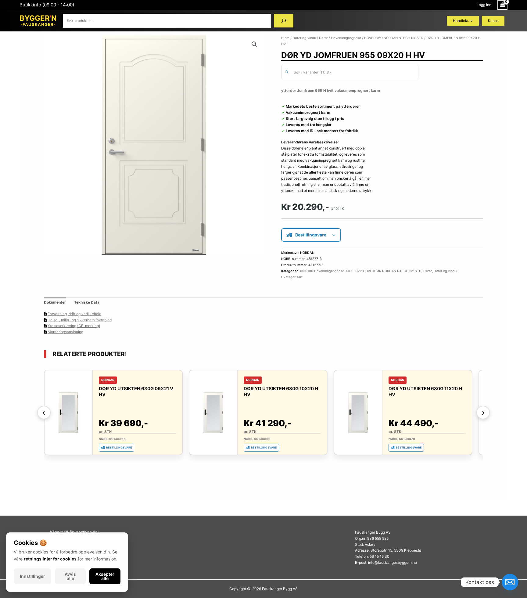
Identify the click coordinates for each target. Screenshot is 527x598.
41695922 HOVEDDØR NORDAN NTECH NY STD (383, 271)
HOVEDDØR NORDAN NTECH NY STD (393, 38)
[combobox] (349, 72)
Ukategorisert (292, 277)
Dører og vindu (304, 38)
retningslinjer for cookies (50, 558)
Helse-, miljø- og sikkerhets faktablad (80, 320)
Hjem (285, 38)
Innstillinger (32, 576)
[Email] (510, 582)
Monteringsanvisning (65, 332)
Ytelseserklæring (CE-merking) (74, 325)
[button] (254, 44)
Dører (323, 38)
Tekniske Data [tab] (86, 302)
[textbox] (353, 72)
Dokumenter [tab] (55, 302)
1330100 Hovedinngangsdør (321, 271)
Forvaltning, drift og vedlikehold (74, 314)
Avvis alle (70, 576)
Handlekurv (463, 20)
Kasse (493, 20)
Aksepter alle (104, 576)
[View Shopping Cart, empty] (502, 5)
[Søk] (283, 20)
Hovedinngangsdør (346, 38)
